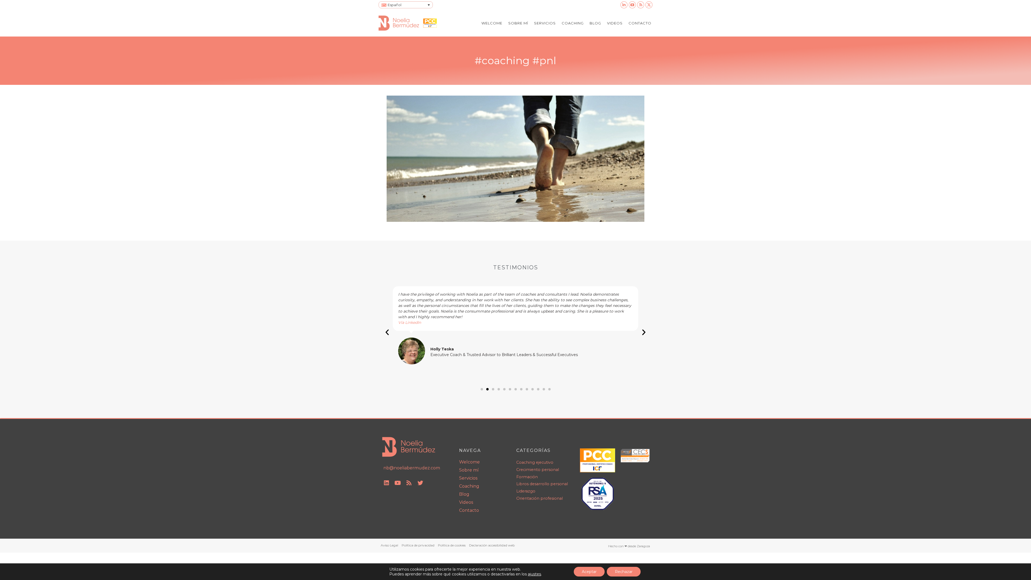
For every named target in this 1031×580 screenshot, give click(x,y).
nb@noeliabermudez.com (411, 467)
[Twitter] (420, 483)
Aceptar (589, 571)
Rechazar (624, 571)
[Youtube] (397, 483)
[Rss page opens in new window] (640, 4)
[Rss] (409, 483)
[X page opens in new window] (648, 4)
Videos (466, 502)
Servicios (468, 478)
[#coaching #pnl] (515, 159)
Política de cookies (452, 545)
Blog (464, 494)
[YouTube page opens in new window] (632, 4)
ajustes (534, 574)
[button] (387, 332)
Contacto (469, 510)
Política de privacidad (418, 545)
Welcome (469, 462)
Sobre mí (469, 470)
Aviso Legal (389, 545)
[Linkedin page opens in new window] (623, 4)
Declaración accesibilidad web (492, 545)
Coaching (469, 486)
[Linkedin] (386, 483)
